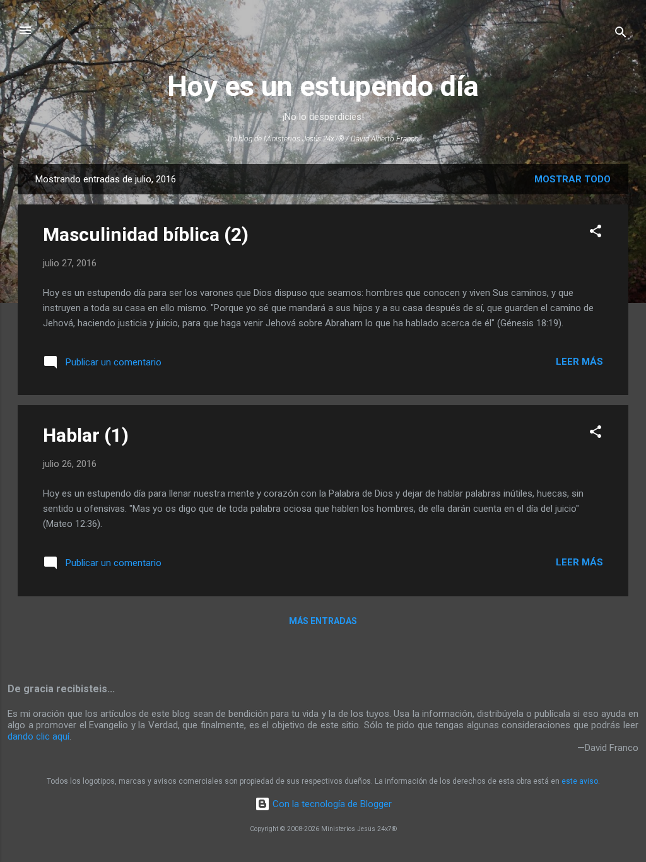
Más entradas (323, 621)
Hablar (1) (86, 435)
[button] (595, 233)
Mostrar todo (572, 179)
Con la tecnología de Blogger (331, 804)
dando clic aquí (38, 736)
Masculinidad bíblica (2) (146, 234)
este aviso (579, 781)
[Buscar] (620, 34)
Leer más (579, 361)
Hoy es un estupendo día (323, 86)
